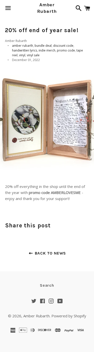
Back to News (50, 253)
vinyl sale (33, 55)
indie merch (47, 50)
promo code (66, 50)
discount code (63, 45)
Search (47, 285)
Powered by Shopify (68, 315)
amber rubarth (22, 45)
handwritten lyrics (24, 50)
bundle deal (43, 45)
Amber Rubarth (47, 8)
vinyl (22, 55)
